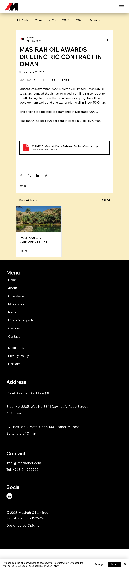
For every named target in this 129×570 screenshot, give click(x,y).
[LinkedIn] (9, 496)
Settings (99, 564)
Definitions (16, 348)
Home (12, 280)
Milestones (16, 304)
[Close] (125, 564)
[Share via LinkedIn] (37, 175)
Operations (16, 296)
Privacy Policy (18, 356)
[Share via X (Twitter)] (29, 175)
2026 (38, 20)
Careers (14, 328)
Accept (114, 564)
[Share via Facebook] (21, 175)
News (12, 312)
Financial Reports (21, 320)
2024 (66, 20)
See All (106, 199)
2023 (79, 20)
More (93, 20)
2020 (22, 164)
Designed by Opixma (22, 525)
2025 (52, 20)
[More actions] (107, 39)
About (12, 288)
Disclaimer (16, 364)
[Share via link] (45, 175)
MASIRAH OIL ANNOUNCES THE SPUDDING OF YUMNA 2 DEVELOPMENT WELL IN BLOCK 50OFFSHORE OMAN (38, 239)
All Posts (22, 20)
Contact (14, 336)
